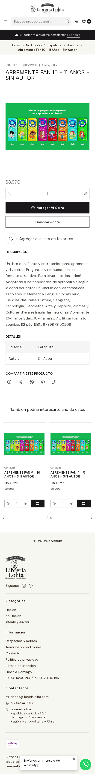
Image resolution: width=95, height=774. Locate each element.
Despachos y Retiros (21, 641)
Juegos (72, 45)
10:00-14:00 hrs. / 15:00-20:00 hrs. (32, 678)
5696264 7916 (22, 703)
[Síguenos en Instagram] (24, 585)
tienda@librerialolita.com (30, 697)
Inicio (16, 45)
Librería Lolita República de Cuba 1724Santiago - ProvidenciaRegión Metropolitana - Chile (32, 715)
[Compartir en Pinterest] (43, 382)
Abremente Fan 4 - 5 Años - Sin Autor (67, 474)
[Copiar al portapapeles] (54, 382)
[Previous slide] (4, 518)
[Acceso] (77, 21)
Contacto (13, 653)
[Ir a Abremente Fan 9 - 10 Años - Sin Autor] (24, 444)
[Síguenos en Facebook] (30, 585)
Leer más (73, 35)
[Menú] (5, 21)
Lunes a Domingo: (19, 672)
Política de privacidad (22, 659)
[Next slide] (90, 518)
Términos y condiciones (24, 647)
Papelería (54, 45)
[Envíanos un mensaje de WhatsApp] (85, 764)
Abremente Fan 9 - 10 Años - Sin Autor (22, 474)
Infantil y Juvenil (18, 622)
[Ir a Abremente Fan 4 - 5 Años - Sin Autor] (70, 444)
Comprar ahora (47, 222)
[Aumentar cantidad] (85, 193)
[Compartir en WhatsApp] (32, 382)
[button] (47, 541)
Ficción (11, 610)
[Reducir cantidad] (10, 193)
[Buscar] (67, 21)
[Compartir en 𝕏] (20, 382)
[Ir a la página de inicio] (47, 8)
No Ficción (34, 45)
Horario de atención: (21, 666)
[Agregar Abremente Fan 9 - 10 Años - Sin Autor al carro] (38, 503)
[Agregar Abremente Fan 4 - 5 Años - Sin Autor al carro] (84, 503)
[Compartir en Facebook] (9, 382)
